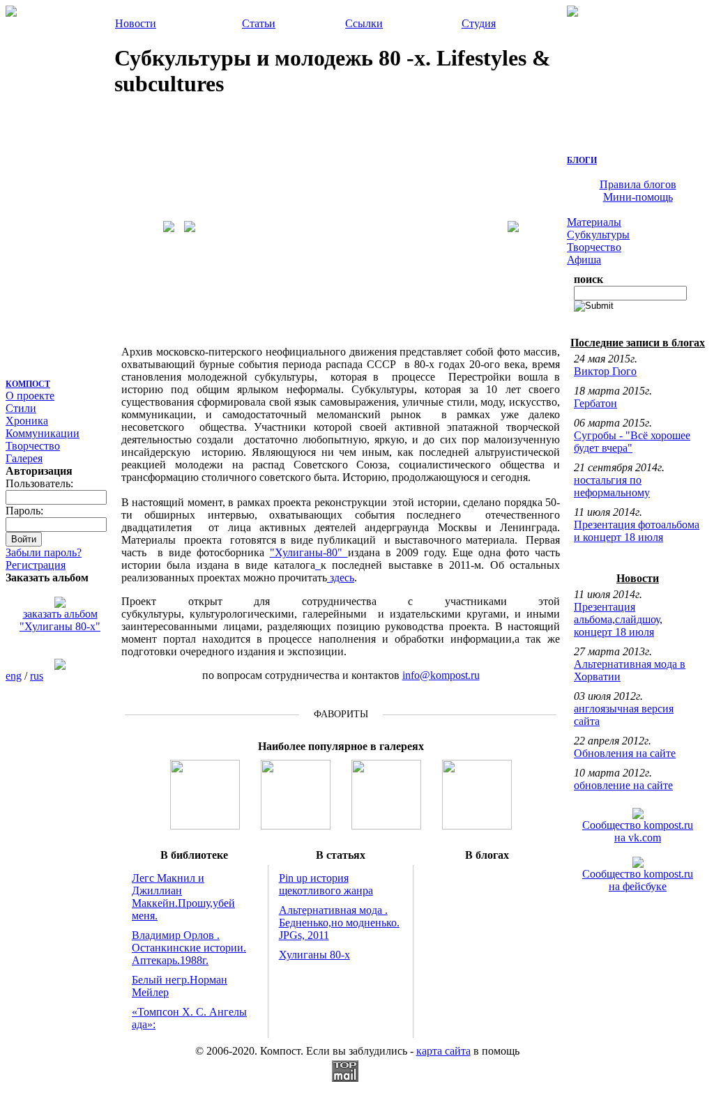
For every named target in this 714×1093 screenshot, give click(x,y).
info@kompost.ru (441, 675)
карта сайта (443, 1051)
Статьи (258, 23)
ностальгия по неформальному (612, 486)
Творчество (33, 446)
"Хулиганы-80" (309, 552)
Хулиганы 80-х (314, 955)
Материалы (594, 222)
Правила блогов (638, 184)
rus (36, 676)
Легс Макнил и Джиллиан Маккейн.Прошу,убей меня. (183, 897)
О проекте (30, 396)
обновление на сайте (623, 785)
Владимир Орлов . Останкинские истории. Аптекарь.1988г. (189, 947)
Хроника (27, 421)
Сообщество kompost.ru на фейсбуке (637, 880)
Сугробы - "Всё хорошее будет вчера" (632, 441)
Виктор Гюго (605, 371)
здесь (340, 577)
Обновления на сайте (625, 753)
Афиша (584, 260)
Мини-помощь (638, 197)
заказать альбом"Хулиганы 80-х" (60, 620)
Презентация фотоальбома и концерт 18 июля (636, 531)
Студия (479, 23)
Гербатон (595, 403)
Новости (135, 23)
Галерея (24, 458)
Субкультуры (598, 234)
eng (14, 676)
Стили (21, 408)
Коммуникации (42, 433)
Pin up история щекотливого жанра (326, 884)
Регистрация (36, 565)
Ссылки (364, 23)
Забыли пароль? (44, 552)
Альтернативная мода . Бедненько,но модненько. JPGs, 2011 (339, 922)
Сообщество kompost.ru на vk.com (637, 831)
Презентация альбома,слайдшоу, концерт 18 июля (618, 619)
